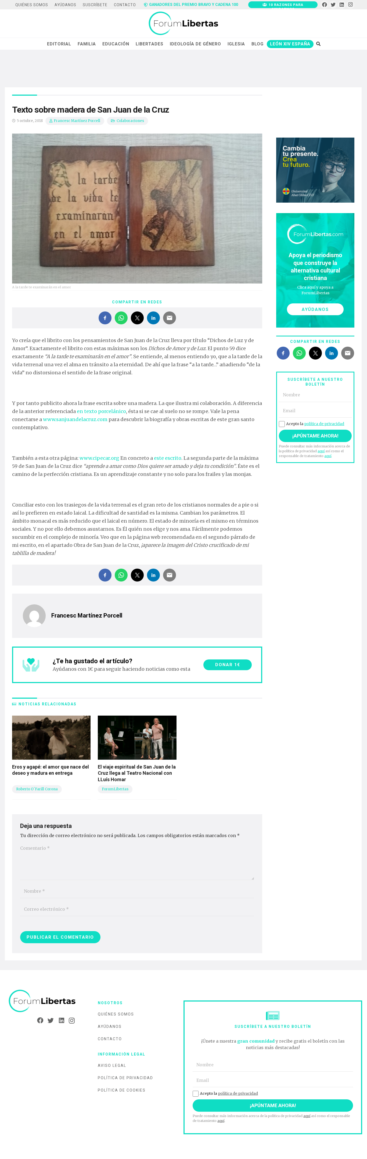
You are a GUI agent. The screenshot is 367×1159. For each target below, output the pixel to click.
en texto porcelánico (101, 411)
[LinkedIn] (342, 5)
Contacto (110, 1039)
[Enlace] (183, 24)
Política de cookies (122, 1090)
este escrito (167, 458)
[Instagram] (350, 5)
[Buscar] (318, 44)
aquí (321, 451)
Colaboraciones (130, 121)
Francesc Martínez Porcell (77, 121)
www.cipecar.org (99, 458)
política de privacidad (324, 423)
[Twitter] (333, 5)
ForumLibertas (115, 789)
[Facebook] (324, 5)
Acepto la (315, 423)
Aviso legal (112, 1065)
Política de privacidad (125, 1078)
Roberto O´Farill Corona (37, 789)
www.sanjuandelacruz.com (75, 419)
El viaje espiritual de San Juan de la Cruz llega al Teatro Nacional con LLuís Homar (137, 773)
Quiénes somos (116, 1014)
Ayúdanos (110, 1026)
